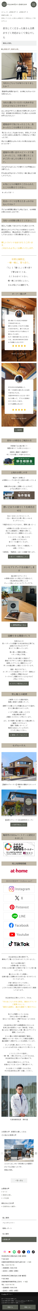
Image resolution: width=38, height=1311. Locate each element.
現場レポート (7, 1228)
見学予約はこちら (19, 824)
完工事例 (5, 1234)
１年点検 (6, 1198)
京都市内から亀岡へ (9, 1206)
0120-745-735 (10, 1265)
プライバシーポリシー (20, 1300)
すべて (5, 1192)
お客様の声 (6, 1239)
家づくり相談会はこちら (19, 556)
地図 (29, 1262)
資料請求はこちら (19, 625)
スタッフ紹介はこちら (19, 683)
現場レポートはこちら (19, 735)
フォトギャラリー (8, 1223)
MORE (19, 430)
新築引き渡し (7, 1195)
